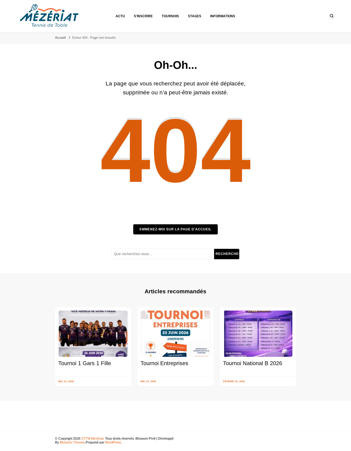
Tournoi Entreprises (164, 363)
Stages (194, 16)
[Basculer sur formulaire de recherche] (332, 16)
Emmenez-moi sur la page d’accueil (175, 229)
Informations (222, 16)
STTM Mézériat (92, 438)
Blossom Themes (72, 442)
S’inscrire (143, 16)
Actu (120, 16)
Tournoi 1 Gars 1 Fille (84, 363)
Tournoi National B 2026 (252, 363)
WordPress (113, 442)
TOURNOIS (170, 16)
